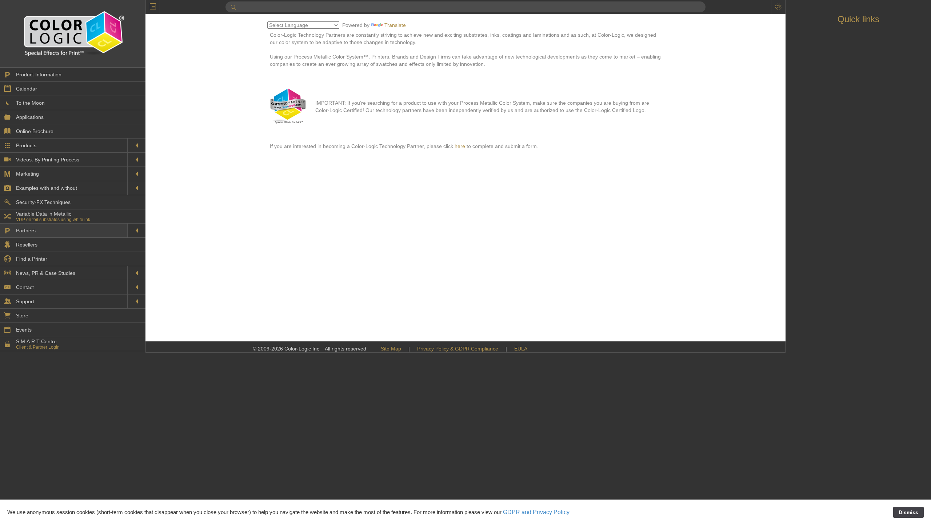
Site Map (391, 349)
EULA (520, 349)
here (460, 146)
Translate (395, 25)
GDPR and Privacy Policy (536, 512)
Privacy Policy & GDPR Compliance (457, 349)
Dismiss (908, 512)
